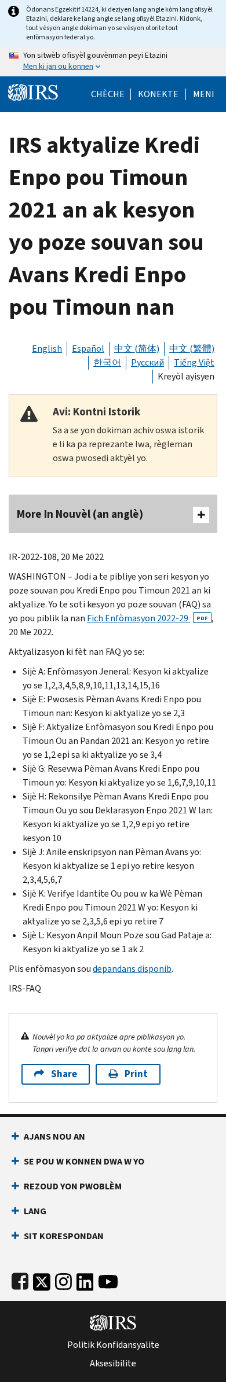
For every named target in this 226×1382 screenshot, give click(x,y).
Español (88, 348)
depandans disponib (132, 969)
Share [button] (64, 1074)
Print (136, 1074)
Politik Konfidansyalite (113, 1345)
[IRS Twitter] (41, 1279)
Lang (35, 1211)
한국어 (107, 362)
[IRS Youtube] (108, 1279)
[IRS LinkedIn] (85, 1279)
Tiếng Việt (194, 362)
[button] (158, 94)
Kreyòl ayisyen (186, 376)
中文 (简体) (136, 348)
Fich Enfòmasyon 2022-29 (147, 618)
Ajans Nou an (54, 1136)
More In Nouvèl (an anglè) (80, 514)
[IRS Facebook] (20, 1279)
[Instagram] (63, 1279)
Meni (203, 94)
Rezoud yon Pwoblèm (73, 1186)
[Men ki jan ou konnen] (113, 61)
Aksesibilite (113, 1363)
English (47, 348)
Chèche (108, 94)
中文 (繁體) (191, 348)
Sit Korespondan (64, 1236)
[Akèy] (33, 91)
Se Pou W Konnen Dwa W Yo (84, 1161)
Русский (147, 362)
